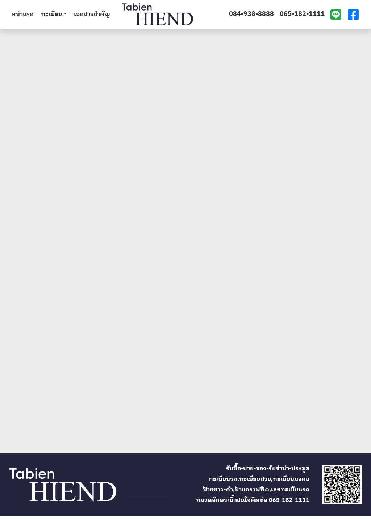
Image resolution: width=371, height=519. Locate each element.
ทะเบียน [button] (51, 14)
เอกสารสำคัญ (92, 14)
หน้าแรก (23, 14)
